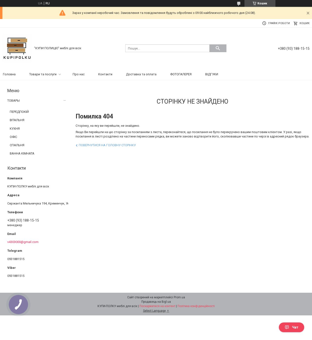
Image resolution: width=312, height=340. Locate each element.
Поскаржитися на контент (157, 306)
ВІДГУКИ (211, 74)
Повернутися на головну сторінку (107, 145)
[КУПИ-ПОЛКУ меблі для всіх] (17, 48)
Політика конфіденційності (196, 306)
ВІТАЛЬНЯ (17, 120)
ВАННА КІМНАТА (22, 153)
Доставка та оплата (141, 74)
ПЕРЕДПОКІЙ (19, 112)
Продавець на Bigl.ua (156, 301)
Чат (295, 327)
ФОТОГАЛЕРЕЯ (181, 74)
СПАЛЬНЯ (17, 145)
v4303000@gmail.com (23, 242)
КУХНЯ (15, 128)
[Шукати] (217, 48)
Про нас (79, 74)
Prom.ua (179, 297)
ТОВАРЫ (13, 100)
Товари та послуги (43, 74)
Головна (9, 74)
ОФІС (13, 137)
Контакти (105, 74)
